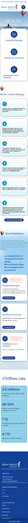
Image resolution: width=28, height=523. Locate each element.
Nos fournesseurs (6, 512)
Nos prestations (5, 508)
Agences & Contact (6, 518)
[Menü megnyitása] (23, 7)
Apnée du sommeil (14, 58)
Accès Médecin (13, 521)
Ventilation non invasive (10, 76)
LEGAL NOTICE (5, 496)
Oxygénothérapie (14, 40)
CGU (3, 493)
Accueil (3, 505)
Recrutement (5, 515)
